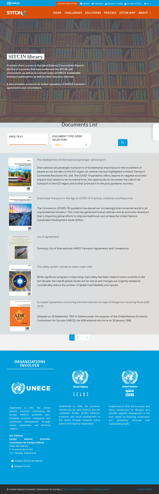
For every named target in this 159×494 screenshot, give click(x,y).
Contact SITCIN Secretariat (28, 460)
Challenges (73, 12)
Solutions (93, 12)
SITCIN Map (127, 12)
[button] (147, 4)
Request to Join (22, 466)
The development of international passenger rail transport (71, 159)
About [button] (144, 12)
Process (110, 12)
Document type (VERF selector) (67, 138)
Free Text (16, 136)
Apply (122, 142)
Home (57, 12)
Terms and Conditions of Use (78, 489)
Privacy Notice (102, 489)
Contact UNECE (144, 489)
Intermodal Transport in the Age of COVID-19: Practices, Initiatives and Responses (85, 198)
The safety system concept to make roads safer (65, 266)
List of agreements (48, 236)
